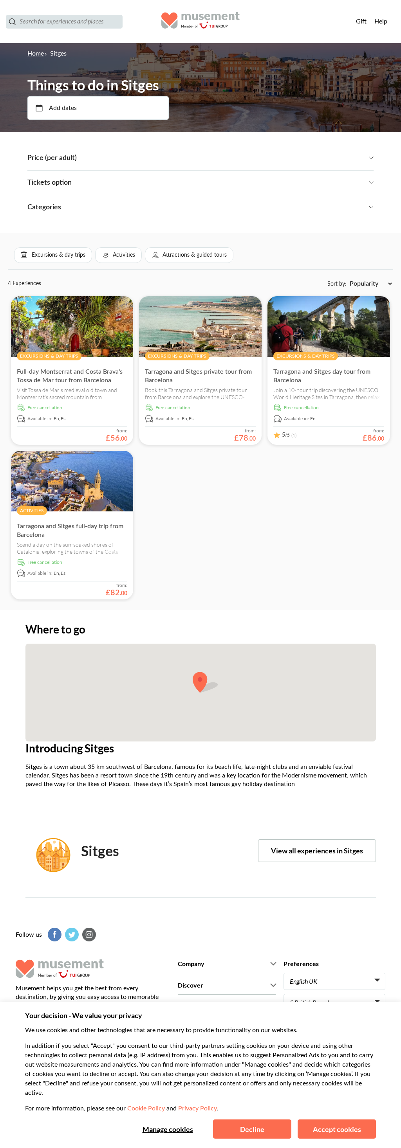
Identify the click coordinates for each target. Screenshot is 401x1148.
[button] (53, 255)
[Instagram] (88, 934)
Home (35, 53)
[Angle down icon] (225, 158)
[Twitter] (71, 934)
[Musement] (200, 21)
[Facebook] (53, 934)
